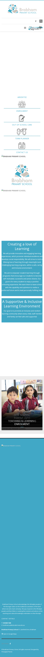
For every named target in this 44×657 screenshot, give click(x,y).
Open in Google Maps (10, 634)
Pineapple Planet (7, 652)
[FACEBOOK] (10, 643)
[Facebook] (35, 21)
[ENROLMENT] (22, 428)
